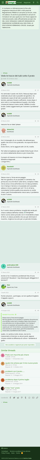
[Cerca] (38, 2)
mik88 (4, 79)
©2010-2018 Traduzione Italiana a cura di (16, 458)
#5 (38, 207)
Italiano (5, 448)
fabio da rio (8, 365)
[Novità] (33, 2)
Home (18, 453)
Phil (8, 285)
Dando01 (10, 166)
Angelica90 (8, 390)
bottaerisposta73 (10, 373)
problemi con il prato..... (15, 371)
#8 (38, 310)
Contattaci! (4, 451)
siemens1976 (9, 381)
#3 (38, 137)
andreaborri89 (12, 265)
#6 (38, 272)
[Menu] (2, 2)
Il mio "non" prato (12, 388)
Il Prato (13, 357)
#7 (38, 292)
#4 (38, 174)
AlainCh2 (10, 129)
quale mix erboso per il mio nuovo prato (21, 363)
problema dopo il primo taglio (17, 379)
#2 (38, 121)
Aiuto (13, 453)
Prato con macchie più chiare (17, 355)
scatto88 (7, 357)
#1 (38, 90)
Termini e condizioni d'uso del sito (20, 451)
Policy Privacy (5, 453)
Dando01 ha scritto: (8, 314)
